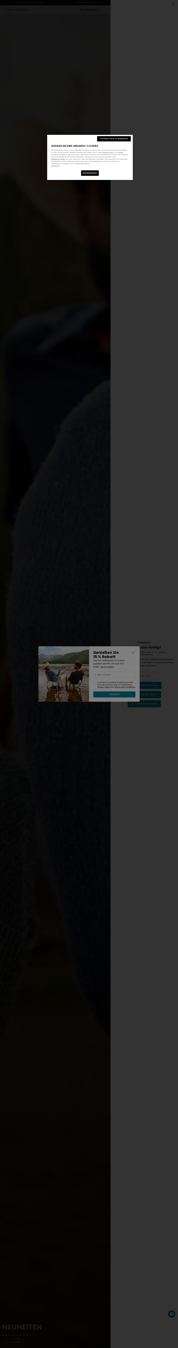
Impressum (55, 166)
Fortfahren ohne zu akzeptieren (114, 139)
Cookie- (120, 152)
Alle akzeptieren (90, 173)
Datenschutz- (108, 152)
